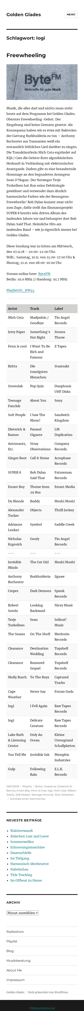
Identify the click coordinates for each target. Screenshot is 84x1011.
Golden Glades (23, 14)
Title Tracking (21, 875)
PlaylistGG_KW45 (20, 290)
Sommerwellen (22, 842)
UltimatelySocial (42, 1008)
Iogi (50, 790)
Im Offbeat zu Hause (26, 880)
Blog (10, 951)
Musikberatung (18, 961)
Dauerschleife (20, 853)
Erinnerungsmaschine (27, 847)
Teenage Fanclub (42, 794)
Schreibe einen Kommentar (28, 798)
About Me (14, 970)
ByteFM (44, 274)
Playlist (27, 786)
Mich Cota (60, 790)
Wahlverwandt (21, 831)
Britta (38, 786)
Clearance (50, 786)
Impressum (15, 980)
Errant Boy (23, 790)
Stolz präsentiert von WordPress (48, 992)
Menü (71, 14)
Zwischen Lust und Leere (29, 836)
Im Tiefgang (19, 858)
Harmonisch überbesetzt (29, 864)
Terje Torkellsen (64, 794)
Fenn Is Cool (38, 790)
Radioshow (15, 932)
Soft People (23, 794)
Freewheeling (26, 55)
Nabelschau (19, 869)
